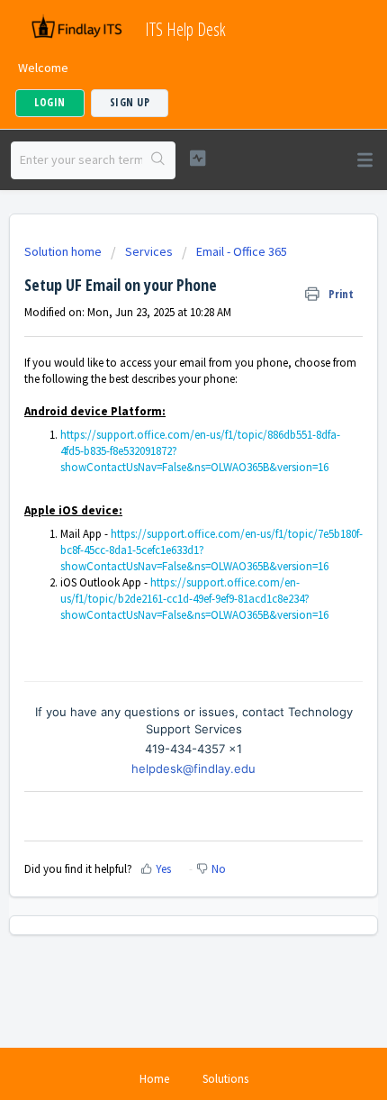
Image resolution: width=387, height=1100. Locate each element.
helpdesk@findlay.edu (193, 768)
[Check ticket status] (197, 158)
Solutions (225, 1078)
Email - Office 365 (241, 251)
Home (154, 1078)
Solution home (64, 251)
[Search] (158, 160)
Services (149, 251)
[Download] (160, 540)
